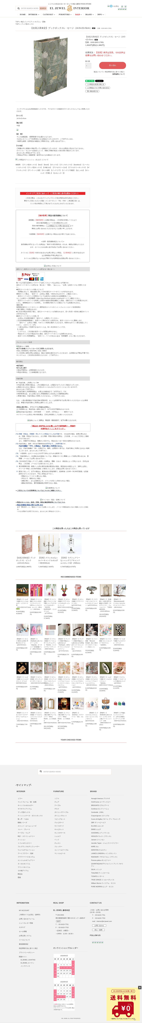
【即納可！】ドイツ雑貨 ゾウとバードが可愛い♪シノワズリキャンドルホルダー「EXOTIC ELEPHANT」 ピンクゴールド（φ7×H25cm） (50, 606)
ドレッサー (58, 846)
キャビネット (59, 829)
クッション (22, 840)
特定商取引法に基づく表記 (114, 72)
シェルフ (57, 836)
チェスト (57, 843)
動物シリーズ (22, 822)
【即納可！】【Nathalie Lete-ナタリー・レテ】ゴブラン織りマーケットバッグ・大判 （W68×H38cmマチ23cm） (105, 719)
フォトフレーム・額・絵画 (27, 802)
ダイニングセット (60, 816)
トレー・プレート (24, 829)
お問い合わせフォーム (27, 919)
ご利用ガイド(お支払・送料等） (30, 914)
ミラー (20, 798)
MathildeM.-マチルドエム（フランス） (104, 857)
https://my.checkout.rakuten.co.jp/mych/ (50, 298)
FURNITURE (64, 14)
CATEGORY (48, 14)
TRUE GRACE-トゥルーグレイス (102, 880)
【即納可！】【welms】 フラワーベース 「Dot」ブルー (78, 716)
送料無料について (118, 74)
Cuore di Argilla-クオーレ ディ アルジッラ (105, 819)
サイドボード (59, 826)
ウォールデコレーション (26, 850)
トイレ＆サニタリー (25, 843)
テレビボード (59, 822)
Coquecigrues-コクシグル (100, 816)
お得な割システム (25, 936)
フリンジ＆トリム (24, 867)
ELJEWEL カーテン (27, 963)
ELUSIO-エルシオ (97, 826)
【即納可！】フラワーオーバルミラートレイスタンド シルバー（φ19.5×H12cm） (91, 602)
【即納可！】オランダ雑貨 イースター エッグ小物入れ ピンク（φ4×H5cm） (119, 680)
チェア (56, 802)
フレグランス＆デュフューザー (28, 846)
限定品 (20, 874)
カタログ (22, 927)
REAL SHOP (58, 903)
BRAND (88, 14)
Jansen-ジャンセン (98, 840)
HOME (22, 14)
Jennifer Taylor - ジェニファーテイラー (104, 843)
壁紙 (19, 877)
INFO (100, 14)
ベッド (56, 840)
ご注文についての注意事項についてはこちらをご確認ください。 (39, 490)
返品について (98, 72)
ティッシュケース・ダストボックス (30, 816)
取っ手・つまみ (23, 819)
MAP (58, 921)
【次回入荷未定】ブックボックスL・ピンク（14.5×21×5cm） (26, 560)
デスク (56, 809)
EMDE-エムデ (96, 829)
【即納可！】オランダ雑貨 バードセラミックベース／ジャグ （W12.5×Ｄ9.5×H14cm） (36, 717)
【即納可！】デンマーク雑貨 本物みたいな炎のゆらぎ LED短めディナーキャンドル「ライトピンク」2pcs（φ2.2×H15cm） (78, 645)
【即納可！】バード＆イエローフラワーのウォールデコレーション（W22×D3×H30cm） (22, 717)
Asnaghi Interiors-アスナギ (100, 798)
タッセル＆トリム (24, 864)
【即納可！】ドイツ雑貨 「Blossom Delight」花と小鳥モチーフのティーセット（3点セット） (91, 643)
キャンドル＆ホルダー (25, 805)
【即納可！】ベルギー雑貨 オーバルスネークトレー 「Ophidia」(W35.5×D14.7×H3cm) (105, 681)
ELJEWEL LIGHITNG (28, 960)
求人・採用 (98, 930)
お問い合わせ (99, 925)
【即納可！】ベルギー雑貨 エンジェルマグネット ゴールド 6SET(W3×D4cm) (22, 680)
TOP (17, 22)
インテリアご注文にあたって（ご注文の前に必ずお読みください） (52, 193)
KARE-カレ (95, 846)
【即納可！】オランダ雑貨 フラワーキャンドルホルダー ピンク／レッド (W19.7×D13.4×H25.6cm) (64, 603)
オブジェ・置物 (40, 22)
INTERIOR (32, 14)
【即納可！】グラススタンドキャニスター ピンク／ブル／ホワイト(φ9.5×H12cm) (91, 717)
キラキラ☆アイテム (25, 809)
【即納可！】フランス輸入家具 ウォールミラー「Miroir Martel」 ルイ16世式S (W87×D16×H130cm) (50, 718)
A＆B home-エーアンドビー (101, 802)
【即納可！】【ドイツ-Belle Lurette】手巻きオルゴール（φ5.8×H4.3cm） (22, 642)
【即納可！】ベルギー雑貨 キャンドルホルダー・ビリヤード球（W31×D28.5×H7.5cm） (22, 603)
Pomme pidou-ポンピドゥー (101, 860)
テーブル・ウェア (24, 833)
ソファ (56, 798)
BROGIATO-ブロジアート (100, 805)
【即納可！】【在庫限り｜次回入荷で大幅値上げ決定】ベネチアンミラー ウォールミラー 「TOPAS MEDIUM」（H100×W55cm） (105, 605)
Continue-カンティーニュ (100, 809)
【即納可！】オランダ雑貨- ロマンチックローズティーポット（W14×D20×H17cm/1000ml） (36, 680)
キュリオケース (59, 833)
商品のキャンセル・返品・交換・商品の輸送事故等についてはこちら (41, 502)
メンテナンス (25, 966)
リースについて (24, 940)
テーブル (57, 805)
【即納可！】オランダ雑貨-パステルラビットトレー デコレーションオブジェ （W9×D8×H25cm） (91, 681)
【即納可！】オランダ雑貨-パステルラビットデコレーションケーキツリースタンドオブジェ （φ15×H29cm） (64, 682)
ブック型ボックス (27, 24)
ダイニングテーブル (61, 812)
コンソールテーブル (61, 850)
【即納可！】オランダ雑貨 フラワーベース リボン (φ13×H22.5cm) (78, 602)
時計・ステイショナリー (26, 836)
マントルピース (59, 853)
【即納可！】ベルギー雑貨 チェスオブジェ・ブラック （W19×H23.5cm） (119, 642)
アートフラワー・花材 (25, 853)
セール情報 (23, 931)
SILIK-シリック (96, 869)
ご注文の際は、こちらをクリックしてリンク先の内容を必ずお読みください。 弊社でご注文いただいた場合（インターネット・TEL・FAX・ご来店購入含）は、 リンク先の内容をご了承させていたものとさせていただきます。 (52, 200)
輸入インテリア (26, 22)
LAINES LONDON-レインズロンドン (104, 853)
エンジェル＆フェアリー (26, 860)
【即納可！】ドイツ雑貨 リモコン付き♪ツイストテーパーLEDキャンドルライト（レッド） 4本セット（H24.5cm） (36, 604)
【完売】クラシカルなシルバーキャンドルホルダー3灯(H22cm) (48, 560)
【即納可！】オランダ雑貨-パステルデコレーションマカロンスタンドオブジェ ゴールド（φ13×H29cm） (78, 682)
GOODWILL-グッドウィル (100, 833)
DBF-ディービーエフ (98, 822)
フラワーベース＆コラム (26, 857)
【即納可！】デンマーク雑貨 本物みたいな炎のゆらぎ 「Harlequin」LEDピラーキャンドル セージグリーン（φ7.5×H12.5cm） (64, 645)
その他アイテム (23, 870)
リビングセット (59, 819)
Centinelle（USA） (97, 812)
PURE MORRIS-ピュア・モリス (102, 886)
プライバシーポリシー (27, 952)
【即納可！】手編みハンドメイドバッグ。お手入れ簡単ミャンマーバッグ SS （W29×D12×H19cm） (119, 717)
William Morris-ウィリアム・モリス (103, 883)
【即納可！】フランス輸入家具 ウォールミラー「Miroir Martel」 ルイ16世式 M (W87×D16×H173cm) (64, 718)
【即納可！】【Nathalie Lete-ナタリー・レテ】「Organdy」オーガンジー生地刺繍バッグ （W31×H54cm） (36, 644)
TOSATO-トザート (97, 876)
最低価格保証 (23, 944)
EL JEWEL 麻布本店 (61, 910)
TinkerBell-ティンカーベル (100, 873)
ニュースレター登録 (26, 923)
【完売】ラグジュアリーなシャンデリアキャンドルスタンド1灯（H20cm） (70, 560)
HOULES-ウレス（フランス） (101, 836)
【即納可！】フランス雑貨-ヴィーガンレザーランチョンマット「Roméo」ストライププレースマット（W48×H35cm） (50, 644)
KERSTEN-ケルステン (99, 850)
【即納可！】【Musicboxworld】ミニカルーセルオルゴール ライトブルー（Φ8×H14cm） (119, 603)
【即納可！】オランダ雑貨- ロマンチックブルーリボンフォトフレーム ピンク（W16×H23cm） (50, 681)
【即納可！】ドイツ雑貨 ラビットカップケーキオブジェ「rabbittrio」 (105, 642)
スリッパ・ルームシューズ (27, 826)
